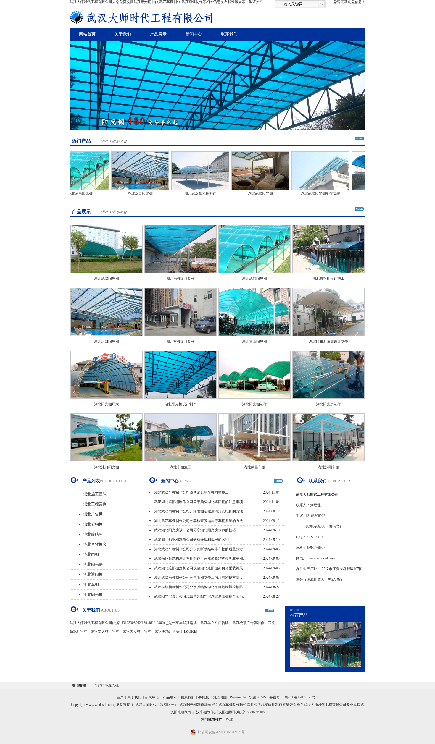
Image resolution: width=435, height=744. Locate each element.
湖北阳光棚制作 (254, 404)
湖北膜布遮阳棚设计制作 (328, 341)
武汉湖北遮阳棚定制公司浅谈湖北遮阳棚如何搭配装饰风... (200, 568)
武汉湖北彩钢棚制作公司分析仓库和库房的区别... (192, 540)
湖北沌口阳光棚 (106, 467)
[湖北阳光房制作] (328, 400)
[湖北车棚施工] (180, 463)
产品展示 (158, 34)
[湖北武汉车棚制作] (365, 190)
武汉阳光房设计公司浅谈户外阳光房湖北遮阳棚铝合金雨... (200, 596)
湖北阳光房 (93, 564)
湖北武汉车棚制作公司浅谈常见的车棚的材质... (191, 492)
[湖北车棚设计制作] (180, 338)
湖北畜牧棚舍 (95, 544)
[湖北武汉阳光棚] (244, 190)
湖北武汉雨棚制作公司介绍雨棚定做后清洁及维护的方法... (200, 511)
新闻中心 (194, 34)
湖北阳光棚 (93, 594)
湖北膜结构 (93, 534)
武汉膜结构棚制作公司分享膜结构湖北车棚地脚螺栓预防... (200, 587)
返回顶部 (220, 697)
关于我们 (123, 34)
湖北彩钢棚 (93, 524)
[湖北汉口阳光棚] (124, 190)
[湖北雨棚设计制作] (180, 275)
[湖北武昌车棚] (254, 463)
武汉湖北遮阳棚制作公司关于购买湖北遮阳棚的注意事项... (200, 502)
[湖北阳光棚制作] (254, 400)
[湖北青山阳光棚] (254, 338)
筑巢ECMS (257, 697)
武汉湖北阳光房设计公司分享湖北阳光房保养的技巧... (196, 530)
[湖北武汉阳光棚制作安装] (305, 190)
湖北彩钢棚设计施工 (328, 278)
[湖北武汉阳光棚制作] (184, 190)
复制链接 (123, 705)
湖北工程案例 (95, 504)
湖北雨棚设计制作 (180, 278)
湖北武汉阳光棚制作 (185, 193)
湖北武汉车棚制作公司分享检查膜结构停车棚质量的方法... (200, 521)
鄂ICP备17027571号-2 (301, 697)
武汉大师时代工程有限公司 (156, 705)
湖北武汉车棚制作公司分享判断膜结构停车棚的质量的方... (200, 549)
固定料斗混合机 (106, 685)
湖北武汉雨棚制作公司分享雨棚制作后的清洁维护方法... (198, 577)
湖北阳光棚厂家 (106, 404)
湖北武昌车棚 (254, 467)
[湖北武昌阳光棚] (254, 275)
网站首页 (87, 34)
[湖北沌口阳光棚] (106, 463)
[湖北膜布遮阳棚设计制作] (328, 338)
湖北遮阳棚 (93, 574)
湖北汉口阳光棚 (124, 193)
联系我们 (229, 34)
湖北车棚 (91, 584)
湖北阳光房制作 (328, 404)
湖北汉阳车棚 (328, 467)
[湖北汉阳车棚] (328, 463)
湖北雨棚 (91, 554)
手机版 (203, 697)
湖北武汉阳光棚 (244, 193)
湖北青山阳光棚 (254, 341)
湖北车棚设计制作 (180, 341)
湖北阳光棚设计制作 (180, 404)
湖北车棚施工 (180, 467)
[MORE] (190, 631)
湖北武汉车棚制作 (365, 193)
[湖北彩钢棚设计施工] (328, 275)
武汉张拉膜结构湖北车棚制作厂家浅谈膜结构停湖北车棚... (200, 559)
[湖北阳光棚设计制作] (180, 400)
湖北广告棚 (93, 514)
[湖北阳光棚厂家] (106, 400)
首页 (120, 697)
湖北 (229, 719)
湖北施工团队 (95, 494)
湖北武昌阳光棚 (254, 278)
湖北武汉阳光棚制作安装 (304, 193)
